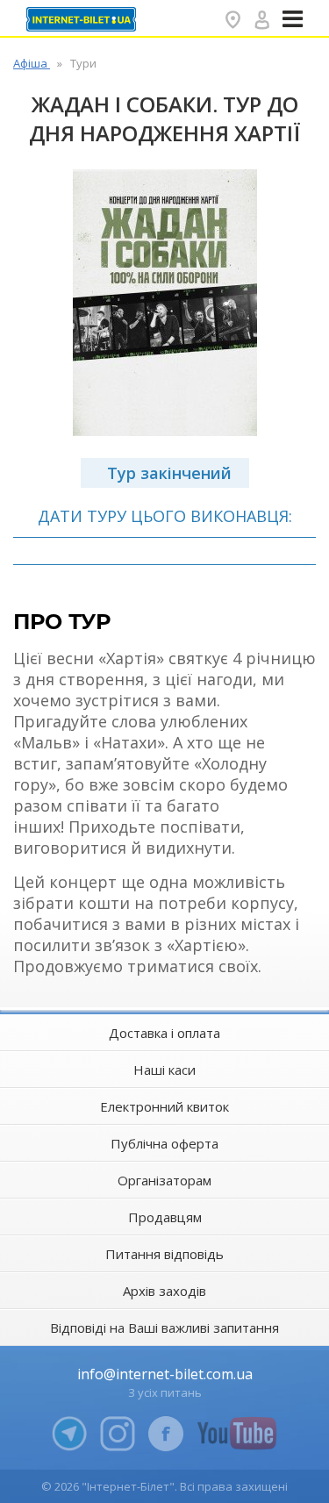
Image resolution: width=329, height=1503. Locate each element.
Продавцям (165, 1217)
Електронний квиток (164, 1106)
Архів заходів (164, 1290)
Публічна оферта (164, 1143)
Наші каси (164, 1069)
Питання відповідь (164, 1254)
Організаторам (164, 1180)
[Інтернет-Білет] (83, 19)
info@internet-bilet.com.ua (165, 1374)
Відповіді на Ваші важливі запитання (164, 1327)
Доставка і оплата (164, 1032)
